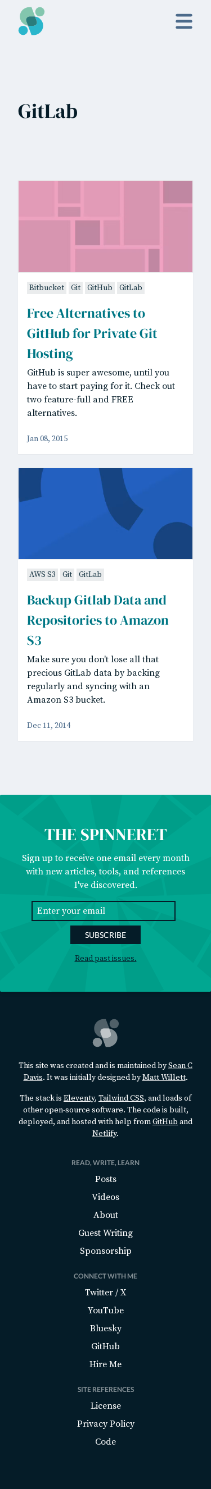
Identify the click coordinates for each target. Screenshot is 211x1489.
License (106, 1406)
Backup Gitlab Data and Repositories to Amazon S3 (98, 619)
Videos (105, 1197)
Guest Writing (105, 1233)
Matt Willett (164, 1078)
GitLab (130, 288)
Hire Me (105, 1364)
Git (75, 288)
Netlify (104, 1134)
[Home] (31, 21)
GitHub (100, 288)
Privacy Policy (105, 1424)
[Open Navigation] (184, 21)
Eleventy (79, 1098)
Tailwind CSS (121, 1098)
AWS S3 (42, 575)
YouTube (106, 1310)
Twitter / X (105, 1292)
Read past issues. (106, 959)
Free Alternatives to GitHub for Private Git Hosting (92, 333)
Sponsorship (106, 1251)
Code (105, 1441)
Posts (105, 1179)
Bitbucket (46, 288)
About (105, 1215)
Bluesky (106, 1328)
